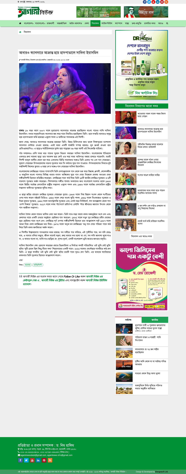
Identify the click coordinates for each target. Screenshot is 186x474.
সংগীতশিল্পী (38, 265)
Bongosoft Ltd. (161, 472)
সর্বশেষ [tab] (128, 319)
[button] (28, 23)
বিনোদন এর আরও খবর (141, 236)
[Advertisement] (64, 41)
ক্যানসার (27, 265)
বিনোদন (27, 32)
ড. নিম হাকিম (65, 445)
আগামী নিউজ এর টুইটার (53, 280)
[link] (161, 23)
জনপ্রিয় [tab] (155, 319)
